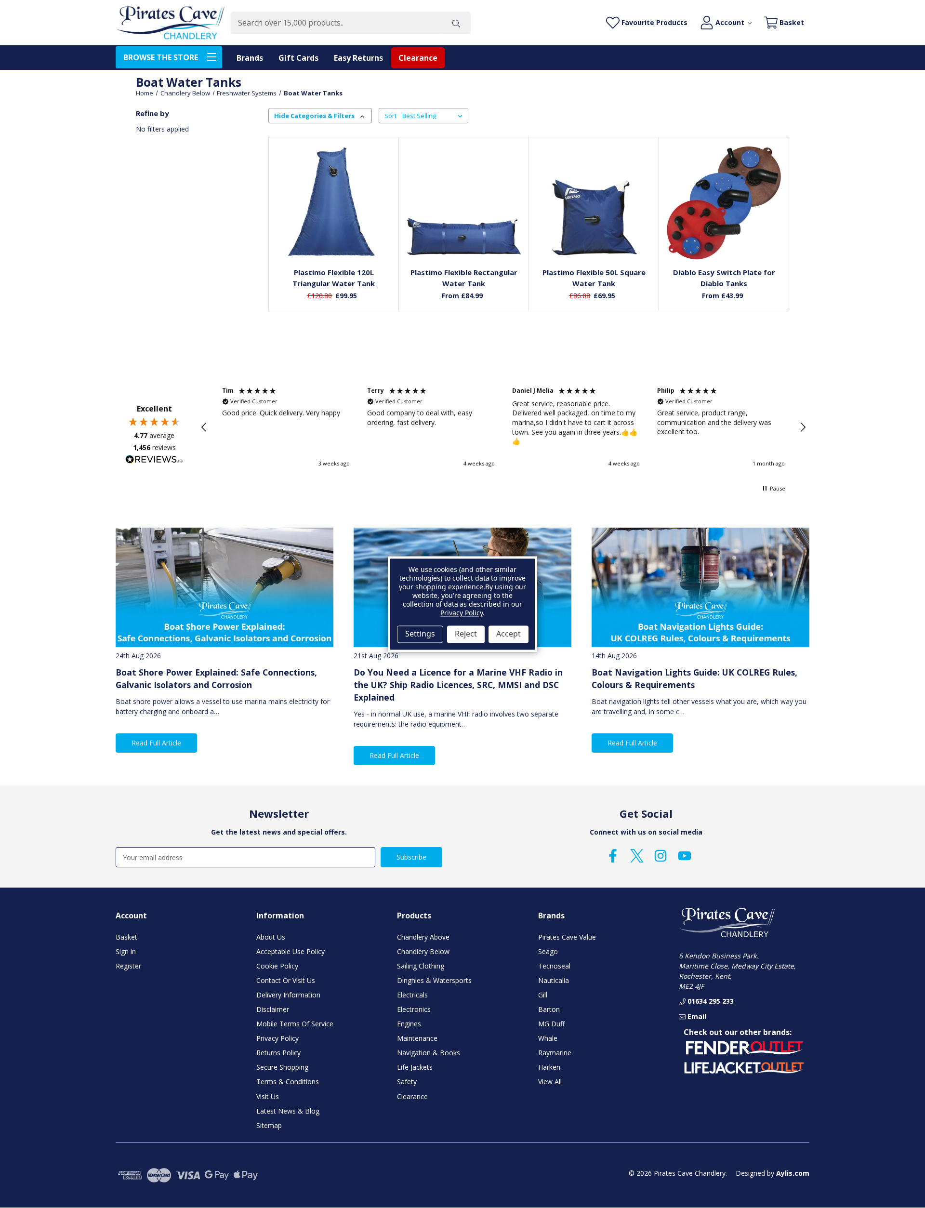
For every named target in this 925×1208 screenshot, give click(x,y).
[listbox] (434, 115)
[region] (503, 427)
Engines (409, 1023)
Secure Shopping (282, 1067)
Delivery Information (288, 994)
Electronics (414, 1009)
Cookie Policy (277, 965)
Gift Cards (298, 58)
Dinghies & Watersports (434, 980)
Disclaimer (272, 1009)
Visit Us (267, 1096)
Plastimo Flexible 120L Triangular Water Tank (333, 277)
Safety (407, 1081)
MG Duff (551, 1023)
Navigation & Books (428, 1052)
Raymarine (554, 1052)
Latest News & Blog (287, 1110)
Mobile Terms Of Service (294, 1023)
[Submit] (456, 23)
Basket (126, 937)
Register (128, 965)
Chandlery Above (423, 937)
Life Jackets (415, 1067)
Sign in (126, 951)
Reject (466, 634)
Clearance (417, 58)
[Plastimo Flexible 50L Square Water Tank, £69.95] (594, 202)
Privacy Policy (277, 1038)
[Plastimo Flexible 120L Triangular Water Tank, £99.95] (334, 202)
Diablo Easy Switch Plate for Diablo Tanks (724, 277)
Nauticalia (553, 980)
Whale (547, 1038)
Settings (420, 634)
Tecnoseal (554, 965)
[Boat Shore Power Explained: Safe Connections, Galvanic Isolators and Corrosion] (224, 588)
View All (550, 1081)
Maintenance (417, 1038)
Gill (542, 994)
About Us (270, 937)
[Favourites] (334, 236)
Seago (548, 951)
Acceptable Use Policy (290, 951)
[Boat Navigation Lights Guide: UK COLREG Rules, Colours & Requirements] (700, 588)
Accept (508, 634)
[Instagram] (660, 856)
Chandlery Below (423, 951)
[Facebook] (613, 856)
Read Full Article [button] (156, 742)
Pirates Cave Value (567, 937)
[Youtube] (684, 856)
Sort (390, 115)
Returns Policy (278, 1052)
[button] (204, 427)
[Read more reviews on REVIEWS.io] (154, 460)
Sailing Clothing (420, 965)
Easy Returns (358, 58)
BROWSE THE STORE (160, 57)
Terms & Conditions (287, 1081)
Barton (549, 1009)
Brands (250, 58)
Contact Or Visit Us (285, 980)
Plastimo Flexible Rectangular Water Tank (463, 277)
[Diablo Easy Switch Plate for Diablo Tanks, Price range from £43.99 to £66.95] (724, 202)
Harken (549, 1067)
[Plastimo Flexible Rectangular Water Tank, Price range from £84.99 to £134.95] (464, 202)
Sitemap (269, 1125)
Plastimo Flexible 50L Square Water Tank (594, 277)
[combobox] (336, 23)
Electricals (412, 994)
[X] (637, 856)
